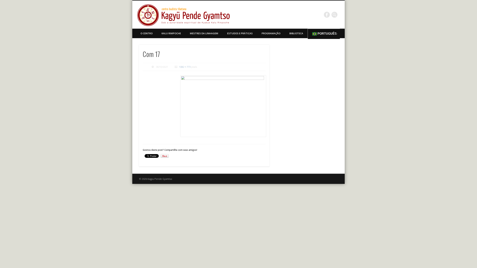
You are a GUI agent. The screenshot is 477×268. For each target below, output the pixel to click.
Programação (271, 33)
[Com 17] (223, 106)
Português (327, 33)
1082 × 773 (185, 66)
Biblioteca (296, 33)
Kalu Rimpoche (171, 33)
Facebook (327, 15)
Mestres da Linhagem (204, 33)
